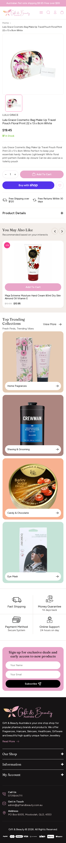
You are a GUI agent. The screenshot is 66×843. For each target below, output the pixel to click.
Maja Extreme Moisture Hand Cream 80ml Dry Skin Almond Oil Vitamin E (33, 297)
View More (49, 324)
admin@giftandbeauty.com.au (25, 805)
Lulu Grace (10, 114)
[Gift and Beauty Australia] (33, 836)
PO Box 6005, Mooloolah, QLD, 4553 (29, 814)
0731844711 (15, 795)
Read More (8, 741)
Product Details (14, 213)
